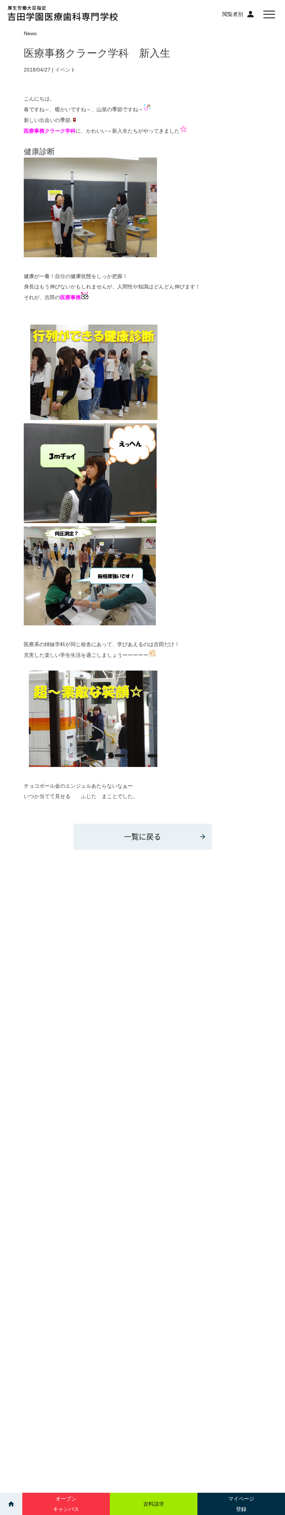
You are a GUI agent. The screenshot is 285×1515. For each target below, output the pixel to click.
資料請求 (153, 1504)
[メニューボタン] (269, 14)
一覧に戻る (142, 836)
